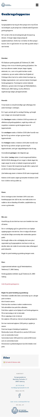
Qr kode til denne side (12, 362)
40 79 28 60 (20, 385)
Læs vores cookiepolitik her (20, 401)
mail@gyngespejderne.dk (20, 387)
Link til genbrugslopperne (10, 284)
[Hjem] (6, 5)
